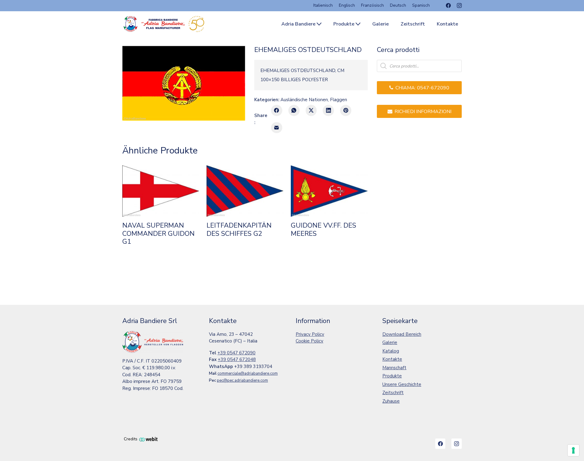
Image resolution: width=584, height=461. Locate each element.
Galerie (389, 342)
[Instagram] (459, 5)
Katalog (390, 351)
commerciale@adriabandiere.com (247, 373)
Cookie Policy (309, 341)
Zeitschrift (393, 393)
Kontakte (392, 359)
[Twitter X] (311, 110)
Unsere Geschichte (401, 384)
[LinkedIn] (328, 110)
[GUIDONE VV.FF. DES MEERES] (329, 191)
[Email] (276, 127)
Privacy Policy (310, 334)
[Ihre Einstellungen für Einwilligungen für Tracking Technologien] (573, 450)
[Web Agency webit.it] (148, 439)
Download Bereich (401, 334)
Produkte (392, 376)
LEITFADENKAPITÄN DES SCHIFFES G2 (239, 230)
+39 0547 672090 (236, 353)
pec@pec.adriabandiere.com (242, 380)
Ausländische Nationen (304, 100)
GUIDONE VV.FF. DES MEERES (323, 230)
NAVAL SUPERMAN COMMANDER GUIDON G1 (158, 234)
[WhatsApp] (294, 110)
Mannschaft (394, 368)
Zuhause (391, 401)
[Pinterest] (345, 110)
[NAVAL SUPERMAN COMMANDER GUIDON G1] (160, 191)
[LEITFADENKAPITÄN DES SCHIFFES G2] (245, 191)
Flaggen (338, 100)
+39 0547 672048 (237, 359)
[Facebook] (448, 5)
